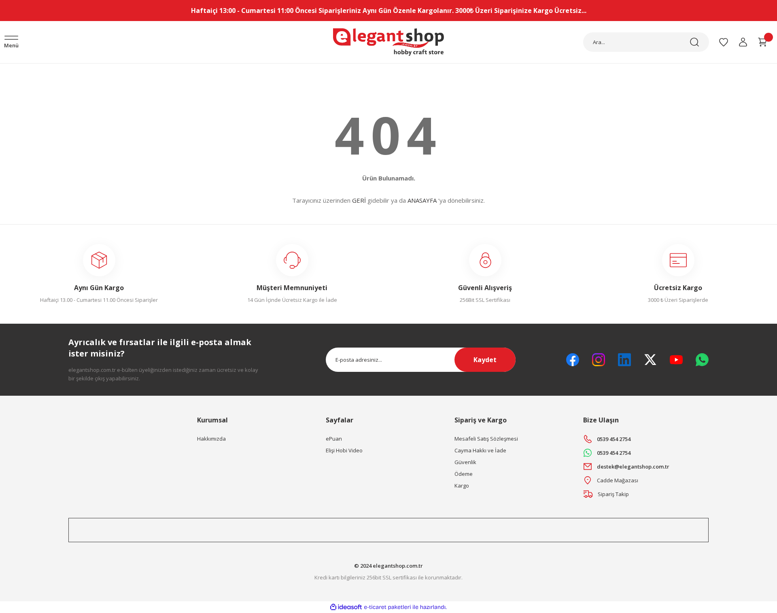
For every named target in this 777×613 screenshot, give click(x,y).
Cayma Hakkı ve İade (480, 450)
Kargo (461, 485)
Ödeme (463, 473)
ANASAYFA (422, 200)
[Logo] (388, 42)
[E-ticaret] (387, 607)
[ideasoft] (346, 607)
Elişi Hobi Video (344, 450)
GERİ (359, 200)
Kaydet (485, 359)
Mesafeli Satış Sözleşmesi (486, 438)
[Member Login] (743, 42)
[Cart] (762, 42)
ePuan (334, 438)
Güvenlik (465, 462)
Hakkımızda (211, 438)
